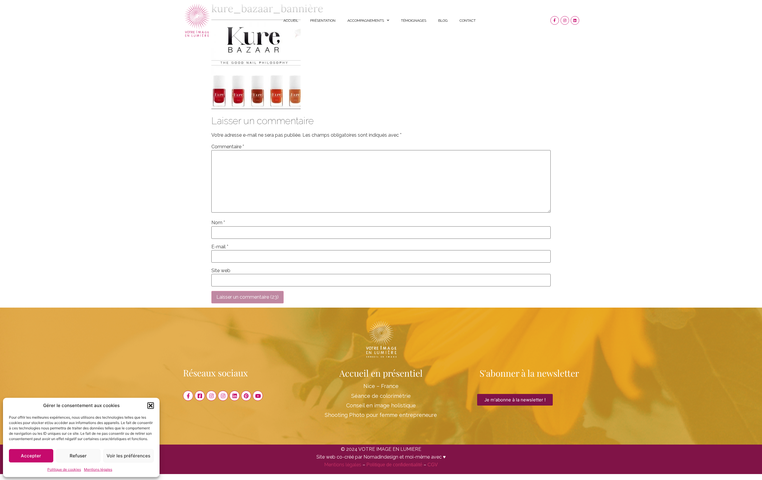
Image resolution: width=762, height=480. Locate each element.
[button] (151, 406)
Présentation (322, 20)
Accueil (290, 20)
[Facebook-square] (200, 396)
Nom (218, 222)
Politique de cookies (64, 469)
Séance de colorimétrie (381, 396)
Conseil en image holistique (381, 405)
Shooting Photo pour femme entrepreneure (381, 415)
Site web (220, 270)
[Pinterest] (246, 396)
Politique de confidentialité (394, 464)
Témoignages (413, 20)
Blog (443, 20)
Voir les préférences (128, 456)
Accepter (31, 456)
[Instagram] (564, 20)
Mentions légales (98, 469)
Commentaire (227, 146)
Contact (468, 20)
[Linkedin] (575, 20)
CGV (432, 464)
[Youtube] (258, 396)
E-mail (219, 246)
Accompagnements (365, 20)
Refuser (78, 456)
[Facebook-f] (554, 20)
